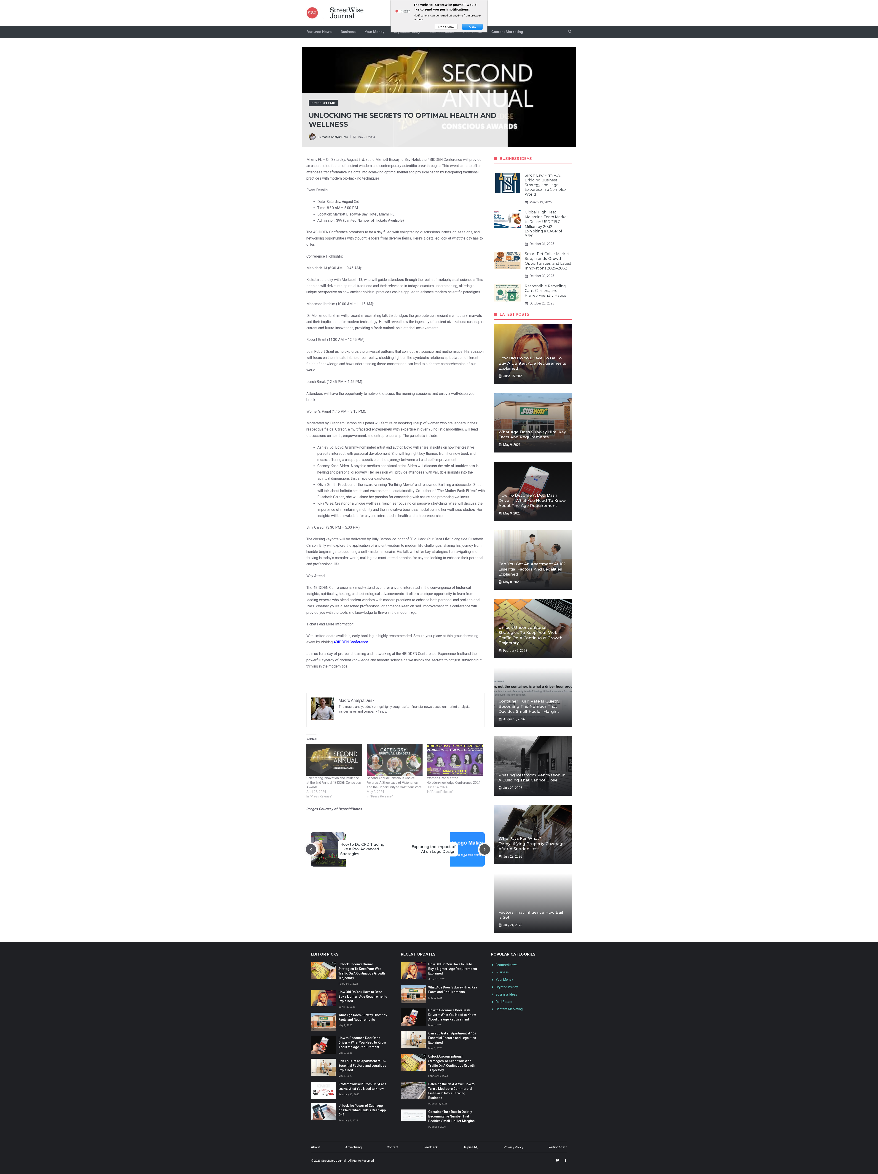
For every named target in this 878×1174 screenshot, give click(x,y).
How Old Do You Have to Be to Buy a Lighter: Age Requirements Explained (532, 363)
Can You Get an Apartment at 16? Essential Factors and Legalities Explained (532, 569)
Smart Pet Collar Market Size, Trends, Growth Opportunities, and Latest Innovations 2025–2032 (548, 261)
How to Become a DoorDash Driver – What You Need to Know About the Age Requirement (532, 500)
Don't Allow (446, 27)
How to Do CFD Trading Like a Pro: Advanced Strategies (362, 849)
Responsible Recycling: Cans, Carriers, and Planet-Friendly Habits (546, 291)
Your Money (375, 32)
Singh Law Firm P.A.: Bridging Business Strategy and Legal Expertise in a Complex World (545, 185)
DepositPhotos (350, 809)
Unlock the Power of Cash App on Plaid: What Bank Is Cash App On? (362, 1110)
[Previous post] (311, 849)
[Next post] (485, 849)
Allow (472, 27)
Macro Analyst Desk (335, 137)
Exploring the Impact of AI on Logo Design (433, 849)
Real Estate (504, 1002)
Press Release (323, 103)
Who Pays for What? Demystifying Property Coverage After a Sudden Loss (531, 843)
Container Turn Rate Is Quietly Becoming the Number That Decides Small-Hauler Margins (528, 706)
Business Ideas (506, 994)
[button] (570, 32)
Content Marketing (507, 32)
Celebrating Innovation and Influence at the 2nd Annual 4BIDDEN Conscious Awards (333, 782)
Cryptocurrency (507, 987)
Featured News (319, 32)
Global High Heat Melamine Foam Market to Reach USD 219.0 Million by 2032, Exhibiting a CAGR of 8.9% (546, 224)
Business (348, 32)
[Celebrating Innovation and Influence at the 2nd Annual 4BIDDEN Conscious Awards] (334, 759)
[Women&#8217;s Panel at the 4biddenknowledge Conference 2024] (455, 759)
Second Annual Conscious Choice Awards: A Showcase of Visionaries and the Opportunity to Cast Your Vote (394, 782)
